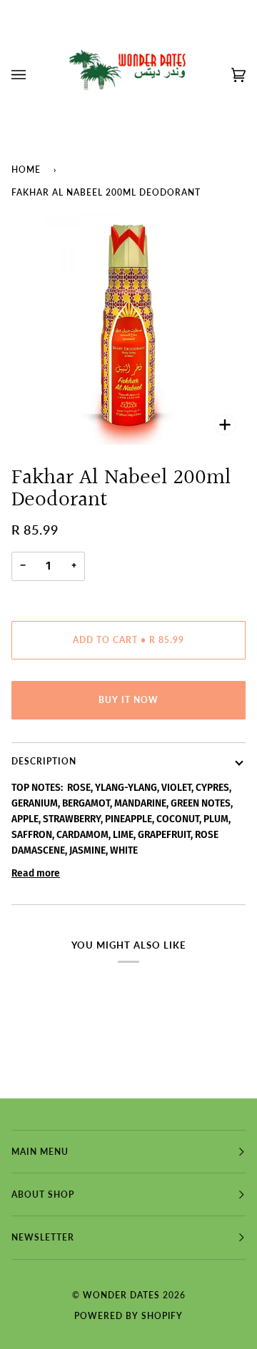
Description (43, 761)
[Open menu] (32, 75)
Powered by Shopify (128, 1315)
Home (26, 169)
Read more (35, 873)
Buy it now (128, 699)
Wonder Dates (123, 1295)
